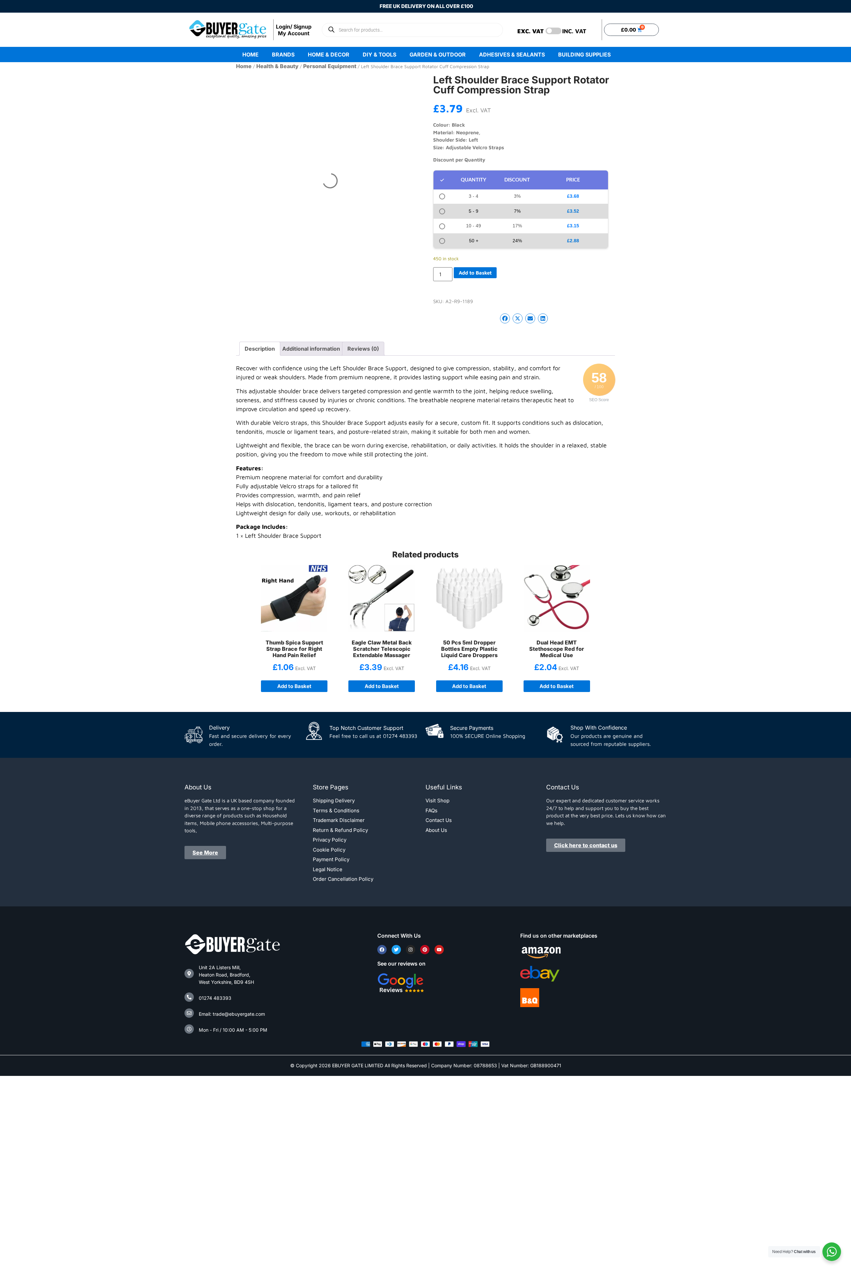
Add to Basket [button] (382, 686)
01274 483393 (215, 998)
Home (250, 54)
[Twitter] (396, 949)
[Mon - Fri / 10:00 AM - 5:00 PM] (189, 1029)
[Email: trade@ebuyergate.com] (189, 1013)
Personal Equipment (329, 66)
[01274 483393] (189, 997)
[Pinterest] (424, 949)
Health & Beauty (277, 66)
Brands (283, 54)
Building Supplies (584, 54)
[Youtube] (439, 949)
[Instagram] (410, 949)
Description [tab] (260, 348)
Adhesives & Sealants (512, 54)
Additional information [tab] (311, 348)
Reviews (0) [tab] (363, 348)
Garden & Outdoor (438, 54)
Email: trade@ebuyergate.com (232, 1014)
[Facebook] (382, 949)
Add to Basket (475, 273)
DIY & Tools (379, 54)
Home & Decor (328, 54)
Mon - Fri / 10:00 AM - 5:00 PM (233, 1030)
